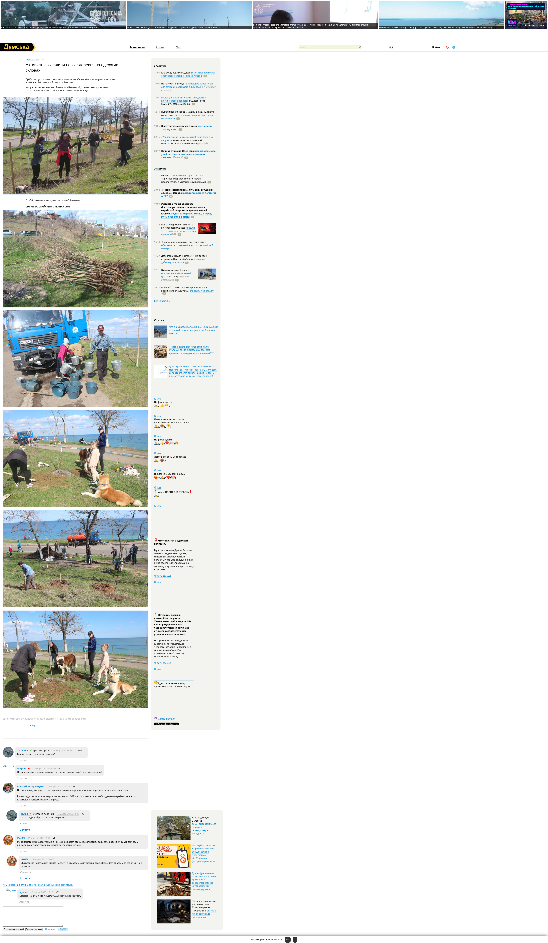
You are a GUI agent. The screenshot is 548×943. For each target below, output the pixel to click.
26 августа (160, 168)
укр (391, 47)
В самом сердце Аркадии (175, 270)
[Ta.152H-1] (8, 756)
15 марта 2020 (32, 59)
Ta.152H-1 (22, 750)
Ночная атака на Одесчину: (178, 151)
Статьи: (159, 320)
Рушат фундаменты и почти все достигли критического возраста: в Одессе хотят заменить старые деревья (204, 881)
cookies (278, 939)
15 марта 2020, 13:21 (64, 750)
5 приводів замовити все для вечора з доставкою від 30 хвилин (187, 85)
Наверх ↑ (33, 725)
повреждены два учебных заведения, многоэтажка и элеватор (188, 154)
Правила (50, 929)
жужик (23, 892)
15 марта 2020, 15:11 (39, 838)
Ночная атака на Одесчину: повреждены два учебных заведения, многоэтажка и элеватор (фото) (49, 27)
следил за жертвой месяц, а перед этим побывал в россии (186, 215)
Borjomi (21, 768)
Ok (287, 939)
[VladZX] (8, 844)
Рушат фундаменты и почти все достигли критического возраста (184, 99)
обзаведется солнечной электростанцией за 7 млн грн (187, 247)
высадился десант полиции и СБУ (188, 194)
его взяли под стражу (201, 290)
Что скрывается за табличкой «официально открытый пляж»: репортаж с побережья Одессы (193, 330)
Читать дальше (162, 575)
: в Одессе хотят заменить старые (183, 102)
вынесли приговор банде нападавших (187, 116)
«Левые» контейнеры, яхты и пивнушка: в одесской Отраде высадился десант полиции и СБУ (174, 27)
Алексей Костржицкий (31, 786)
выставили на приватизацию (188, 175)
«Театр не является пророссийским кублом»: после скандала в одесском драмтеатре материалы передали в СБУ (191, 350)
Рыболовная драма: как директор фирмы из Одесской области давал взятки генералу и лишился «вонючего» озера (436, 27)
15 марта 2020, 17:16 (42, 892)
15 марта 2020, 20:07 (42, 859)
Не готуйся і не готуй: (173, 83)
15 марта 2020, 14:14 (58, 786)
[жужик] (11, 890)
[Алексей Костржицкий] (8, 792)
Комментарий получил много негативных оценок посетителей (38, 884)
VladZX (21, 838)
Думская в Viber (166, 718)
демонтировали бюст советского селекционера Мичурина (188, 74)
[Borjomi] (8, 766)
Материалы (137, 47)
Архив (160, 47)
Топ (178, 47)
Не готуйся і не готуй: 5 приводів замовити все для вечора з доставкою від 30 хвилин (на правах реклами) (204, 853)
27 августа (160, 65)
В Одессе (166, 175)
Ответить (22, 760)
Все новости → (162, 300)
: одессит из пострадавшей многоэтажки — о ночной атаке (183, 142)
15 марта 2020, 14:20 (68, 813)
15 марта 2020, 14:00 (44, 768)
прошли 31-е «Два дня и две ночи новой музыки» (179, 231)
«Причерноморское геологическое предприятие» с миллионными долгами (183, 180)
